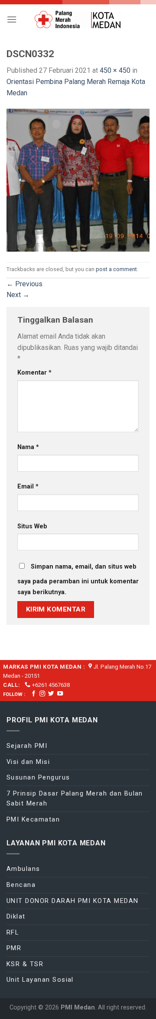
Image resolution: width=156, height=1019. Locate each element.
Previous (24, 284)
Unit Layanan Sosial (40, 979)
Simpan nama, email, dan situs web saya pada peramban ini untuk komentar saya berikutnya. (78, 579)
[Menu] (11, 19)
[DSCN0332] (78, 179)
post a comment (116, 269)
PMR (13, 948)
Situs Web (32, 526)
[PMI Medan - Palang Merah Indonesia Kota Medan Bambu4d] (78, 19)
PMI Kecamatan (33, 819)
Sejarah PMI (26, 746)
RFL (12, 932)
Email (28, 486)
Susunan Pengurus (38, 777)
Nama (28, 447)
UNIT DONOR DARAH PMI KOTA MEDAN (72, 901)
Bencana (21, 885)
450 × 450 (115, 70)
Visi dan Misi (28, 762)
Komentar (34, 372)
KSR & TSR (24, 964)
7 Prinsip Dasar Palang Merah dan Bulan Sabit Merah (74, 798)
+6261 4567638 (51, 685)
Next (17, 295)
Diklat (16, 916)
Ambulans (23, 869)
